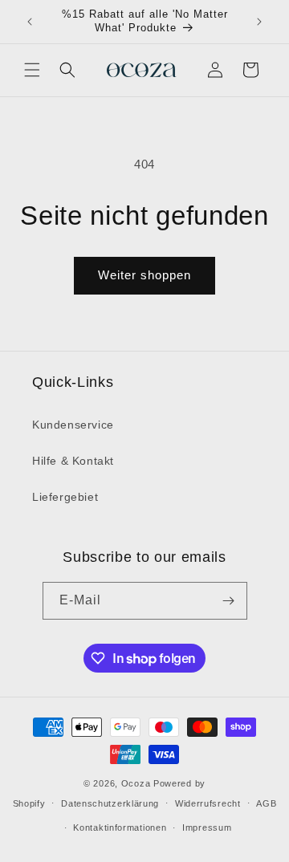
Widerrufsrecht (208, 803)
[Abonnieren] (228, 601)
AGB (266, 803)
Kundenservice (73, 424)
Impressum (206, 827)
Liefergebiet (65, 496)
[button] (32, 69)
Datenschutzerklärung (110, 803)
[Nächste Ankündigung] (259, 21)
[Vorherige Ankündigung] (29, 21)
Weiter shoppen (144, 275)
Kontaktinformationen (119, 827)
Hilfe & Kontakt (73, 460)
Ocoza (136, 783)
